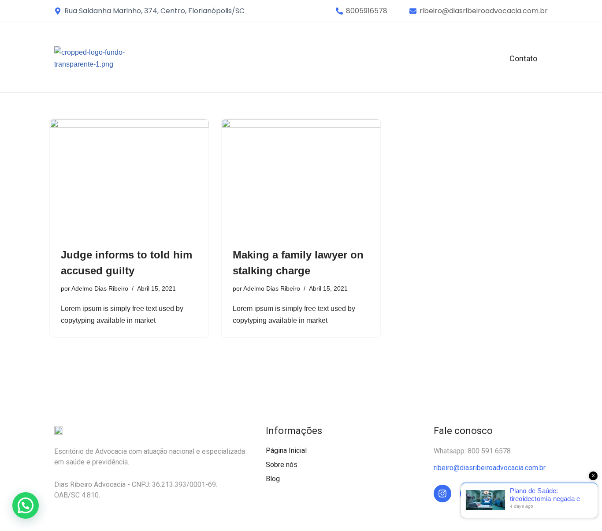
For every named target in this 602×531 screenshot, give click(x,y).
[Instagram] (442, 493)
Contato (523, 58)
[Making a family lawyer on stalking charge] (301, 178)
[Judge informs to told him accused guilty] (129, 178)
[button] (366, 11)
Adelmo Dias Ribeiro (99, 288)
